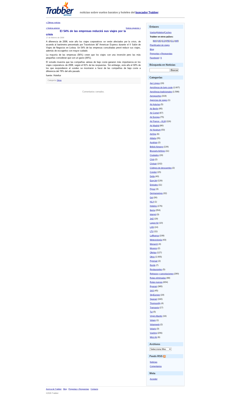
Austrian (153, 142)
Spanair (153, 299)
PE (168, 41)
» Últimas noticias (53, 23)
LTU (152, 231)
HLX (152, 202)
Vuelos (153, 32)
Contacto (94, 389)
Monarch (154, 244)
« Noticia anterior (53, 28)
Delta (152, 176)
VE (159, 41)
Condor (153, 172)
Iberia (152, 210)
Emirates (154, 185)
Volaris (153, 329)
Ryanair (153, 286)
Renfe (152, 265)
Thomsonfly (155, 303)
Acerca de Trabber (54, 389)
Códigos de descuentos (161, 168)
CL (172, 41)
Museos (153, 248)
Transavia (154, 307)
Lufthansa (154, 235)
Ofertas (153, 252)
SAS (152, 290)
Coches (167, 32)
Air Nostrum (155, 130)
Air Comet (154, 113)
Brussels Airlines (157, 151)
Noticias (153, 362)
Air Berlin (154, 109)
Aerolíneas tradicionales (161, 92)
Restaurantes (156, 269)
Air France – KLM (158, 121)
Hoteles (160, 32)
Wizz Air (153, 337)
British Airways (156, 147)
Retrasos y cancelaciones (162, 274)
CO (163, 41)
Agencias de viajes (158, 100)
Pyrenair (154, 261)
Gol (151, 197)
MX (154, 41)
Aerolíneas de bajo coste (161, 87)
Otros (59, 80)
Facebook (154, 58)
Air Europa (155, 117)
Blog (152, 49)
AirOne (153, 134)
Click (152, 159)
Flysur (152, 189)
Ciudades (154, 155)
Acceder (153, 379)
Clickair (153, 164)
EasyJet (153, 180)
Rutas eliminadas (158, 278)
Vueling (153, 333)
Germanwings (156, 193)
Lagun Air (154, 223)
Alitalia (153, 138)
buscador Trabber (146, 12)
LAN (152, 227)
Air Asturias (155, 104)
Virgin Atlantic (156, 316)
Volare (153, 320)
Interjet (153, 214)
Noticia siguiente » (133, 28)
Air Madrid (154, 125)
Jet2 (152, 219)
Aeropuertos (155, 96)
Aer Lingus (155, 83)
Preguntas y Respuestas (161, 53)
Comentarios (156, 366)
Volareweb (155, 324)
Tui (151, 312)
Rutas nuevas (156, 282)
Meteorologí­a (156, 240)
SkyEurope (155, 295)
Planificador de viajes (160, 45)
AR (176, 41)
